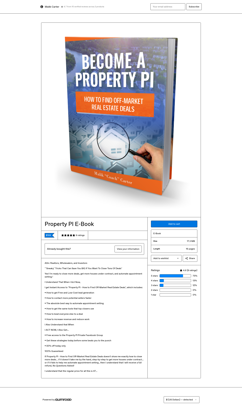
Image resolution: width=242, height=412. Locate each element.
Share (192, 258)
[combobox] (166, 258)
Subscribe (194, 6)
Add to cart (174, 224)
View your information (128, 249)
